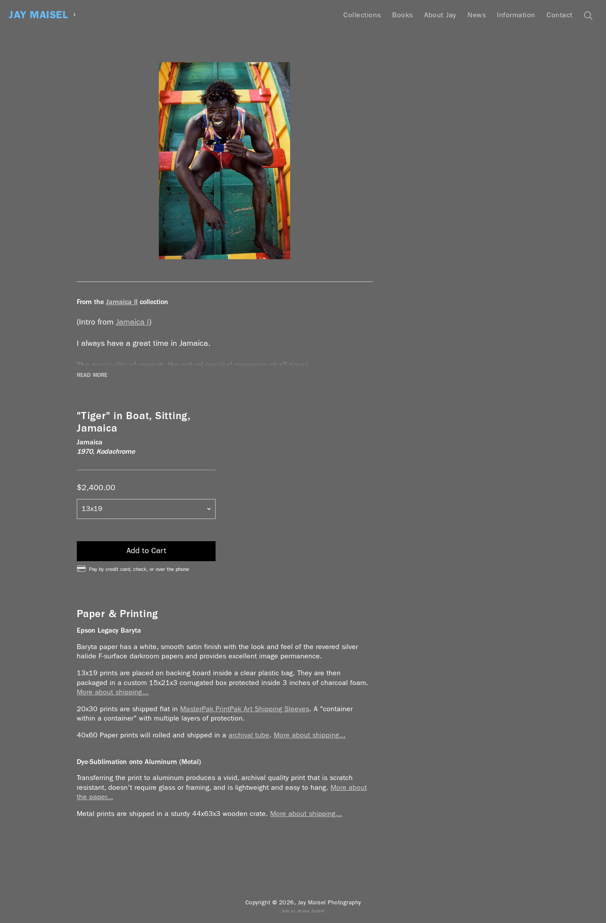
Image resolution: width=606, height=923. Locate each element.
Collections (362, 15)
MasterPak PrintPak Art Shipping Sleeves (244, 709)
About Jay (440, 15)
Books (402, 15)
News (477, 15)
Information (516, 15)
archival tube (248, 735)
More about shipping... (113, 692)
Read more (92, 375)
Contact (560, 15)
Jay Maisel (38, 15)
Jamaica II (122, 301)
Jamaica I (132, 322)
